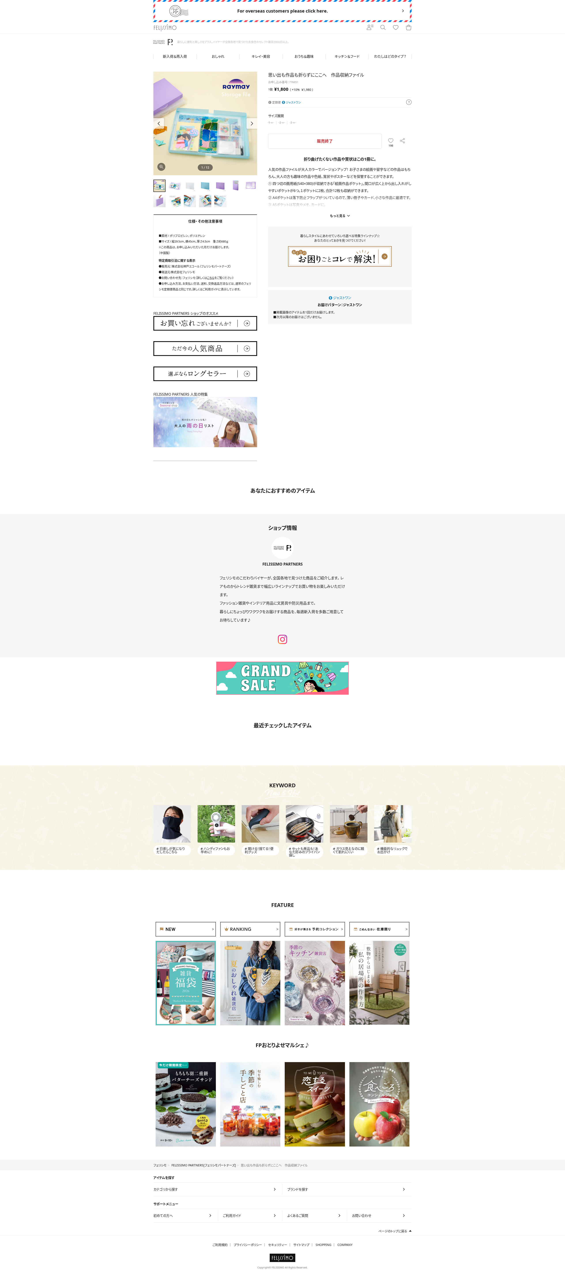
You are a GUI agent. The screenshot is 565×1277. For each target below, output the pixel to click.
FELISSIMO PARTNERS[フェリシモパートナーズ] (203, 1165)
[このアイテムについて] (409, 102)
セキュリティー (277, 1245)
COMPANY (344, 1245)
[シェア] (402, 141)
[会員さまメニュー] (370, 28)
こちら (210, 278)
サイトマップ (301, 1245)
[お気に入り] (395, 28)
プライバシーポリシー (248, 1245)
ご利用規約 (220, 1245)
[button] (252, 123)
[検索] (383, 28)
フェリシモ (160, 1165)
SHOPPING (323, 1245)
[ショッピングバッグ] (408, 28)
